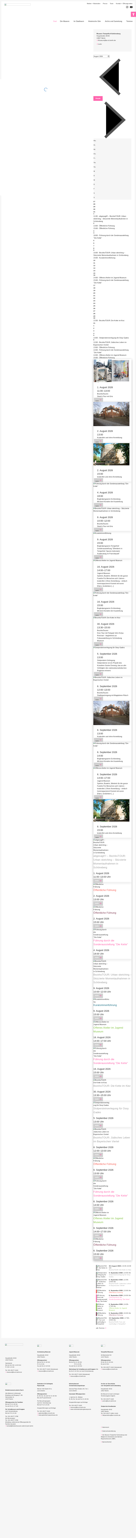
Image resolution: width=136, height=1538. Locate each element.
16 (94, 275)
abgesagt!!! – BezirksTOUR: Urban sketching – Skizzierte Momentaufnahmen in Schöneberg (110, 218)
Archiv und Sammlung (113, 21)
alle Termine (100, 1328)
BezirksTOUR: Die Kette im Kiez (111, 320)
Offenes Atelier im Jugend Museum (112, 278)
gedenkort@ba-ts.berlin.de (47, 1413)
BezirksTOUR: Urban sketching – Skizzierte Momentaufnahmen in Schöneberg (112, 978)
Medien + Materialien (93, 3)
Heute (98, 98)
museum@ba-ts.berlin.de (14, 1372)
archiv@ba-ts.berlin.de (109, 1401)
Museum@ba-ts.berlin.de (107, 40)
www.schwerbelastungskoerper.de (81, 1409)
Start (55, 21)
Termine (129, 21)
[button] (65, 21)
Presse (105, 3)
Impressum (105, 1427)
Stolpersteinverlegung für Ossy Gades (114, 338)
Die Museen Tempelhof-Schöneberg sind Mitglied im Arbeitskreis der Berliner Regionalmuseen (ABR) (114, 1437)
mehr (100, 44)
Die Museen (64, 21)
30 (94, 318)
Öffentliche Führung (107, 226)
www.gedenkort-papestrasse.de (48, 1415)
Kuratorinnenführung (107, 258)
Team (111, 3)
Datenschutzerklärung (109, 1431)
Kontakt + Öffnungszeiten (124, 3)
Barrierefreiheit (106, 1442)
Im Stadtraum (79, 21)
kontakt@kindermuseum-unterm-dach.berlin (20, 1426)
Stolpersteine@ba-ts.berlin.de (111, 1415)
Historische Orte (94, 21)
